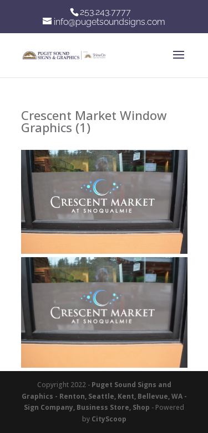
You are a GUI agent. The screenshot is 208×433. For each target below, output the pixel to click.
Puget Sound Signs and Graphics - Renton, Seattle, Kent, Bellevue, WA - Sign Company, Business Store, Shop (104, 396)
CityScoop (109, 419)
